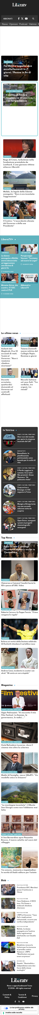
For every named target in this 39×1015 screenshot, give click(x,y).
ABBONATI (7, 19)
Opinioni (13, 24)
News (5, 24)
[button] (15, 1001)
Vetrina (32, 24)
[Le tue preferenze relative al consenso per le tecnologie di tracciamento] (3, 1013)
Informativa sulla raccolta (12, 1012)
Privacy (35, 996)
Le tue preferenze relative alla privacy (21, 1008)
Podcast (23, 24)
